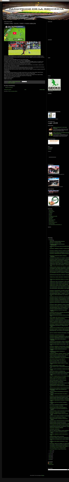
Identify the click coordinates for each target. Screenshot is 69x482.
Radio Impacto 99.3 (52, 219)
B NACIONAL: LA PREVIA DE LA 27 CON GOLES (57, 412)
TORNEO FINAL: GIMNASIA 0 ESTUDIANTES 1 (57, 318)
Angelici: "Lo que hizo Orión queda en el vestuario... (58, 377)
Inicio (25, 89)
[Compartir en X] (24, 81)
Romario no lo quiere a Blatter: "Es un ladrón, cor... (58, 360)
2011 (50, 456)
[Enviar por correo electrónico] (22, 81)
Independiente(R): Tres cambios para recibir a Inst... (58, 378)
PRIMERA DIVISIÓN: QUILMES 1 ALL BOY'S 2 (57, 384)
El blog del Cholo (51, 211)
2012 (50, 455)
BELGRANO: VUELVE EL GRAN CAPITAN (56, 381)
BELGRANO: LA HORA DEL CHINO (55, 242)
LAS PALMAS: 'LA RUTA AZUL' (55, 429)
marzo (51, 240)
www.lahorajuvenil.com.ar (53, 222)
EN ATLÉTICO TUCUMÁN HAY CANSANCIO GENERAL (58, 404)
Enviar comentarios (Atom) (13, 91)
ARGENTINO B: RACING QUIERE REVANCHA (57, 241)
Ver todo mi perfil (50, 464)
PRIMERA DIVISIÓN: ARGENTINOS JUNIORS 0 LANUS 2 (59, 397)
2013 (50, 453)
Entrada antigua (42, 89)
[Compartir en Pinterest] (26, 81)
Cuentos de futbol (52, 223)
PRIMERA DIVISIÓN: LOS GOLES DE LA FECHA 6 (58, 422)
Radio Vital (50, 218)
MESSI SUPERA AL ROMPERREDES (56, 313)
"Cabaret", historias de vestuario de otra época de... (58, 356)
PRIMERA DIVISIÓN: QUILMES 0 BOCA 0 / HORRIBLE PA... (59, 260)
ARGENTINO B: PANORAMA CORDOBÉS (56, 427)
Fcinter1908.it (51, 217)
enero (51, 452)
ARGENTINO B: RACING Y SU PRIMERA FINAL (57, 371)
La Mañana (51, 212)
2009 (50, 459)
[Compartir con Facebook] (25, 81)
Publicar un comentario (9, 87)
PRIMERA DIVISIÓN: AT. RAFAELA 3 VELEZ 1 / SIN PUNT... (59, 354)
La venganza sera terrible (53, 216)
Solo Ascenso (51, 210)
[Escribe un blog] (23, 81)
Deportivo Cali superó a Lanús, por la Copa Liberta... (58, 361)
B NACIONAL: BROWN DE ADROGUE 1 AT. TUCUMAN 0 (59, 308)
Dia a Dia (50, 213)
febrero (51, 450)
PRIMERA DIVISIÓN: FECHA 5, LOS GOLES (57, 436)
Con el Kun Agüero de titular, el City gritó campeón (58, 447)
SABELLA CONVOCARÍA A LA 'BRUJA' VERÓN (57, 365)
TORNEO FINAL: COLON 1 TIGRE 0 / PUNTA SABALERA (59, 284)
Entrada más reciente (7, 89)
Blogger (43, 475)
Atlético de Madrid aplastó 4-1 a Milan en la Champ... (58, 380)
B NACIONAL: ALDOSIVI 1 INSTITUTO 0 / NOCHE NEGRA (59, 437)
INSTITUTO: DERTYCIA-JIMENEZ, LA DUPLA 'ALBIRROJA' (59, 430)
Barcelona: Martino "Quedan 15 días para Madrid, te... (58, 407)
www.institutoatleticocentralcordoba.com (55, 224)
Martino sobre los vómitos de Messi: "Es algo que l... (58, 417)
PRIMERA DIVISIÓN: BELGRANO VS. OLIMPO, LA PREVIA (59, 342)
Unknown (50, 463)
